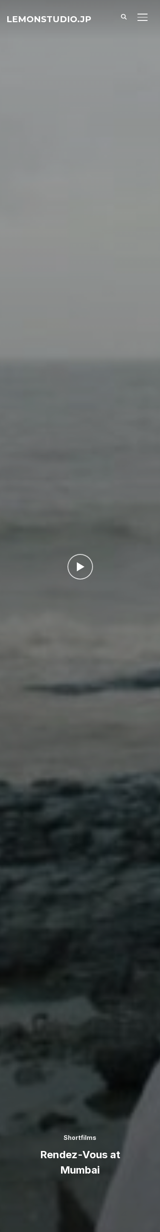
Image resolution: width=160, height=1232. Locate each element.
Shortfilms (80, 1137)
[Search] (123, 16)
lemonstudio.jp (48, 19)
